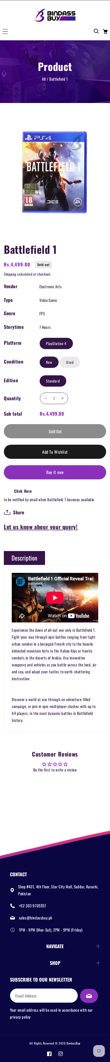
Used (70, 362)
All (44, 79)
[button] (4, 31)
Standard (53, 381)
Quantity (12, 398)
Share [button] (18, 512)
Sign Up (89, 996)
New (49, 362)
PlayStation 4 (56, 343)
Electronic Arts (50, 286)
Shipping (10, 274)
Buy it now (55, 472)
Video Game (48, 300)
